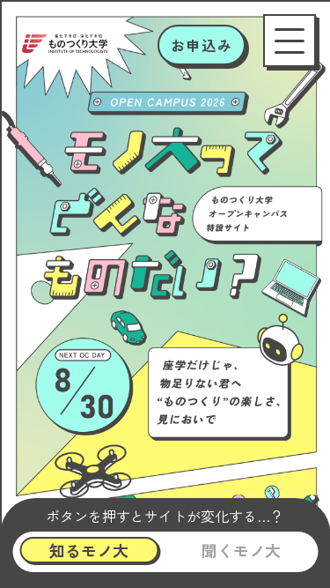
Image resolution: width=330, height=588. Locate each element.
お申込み (201, 45)
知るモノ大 (88, 550)
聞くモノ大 (241, 550)
